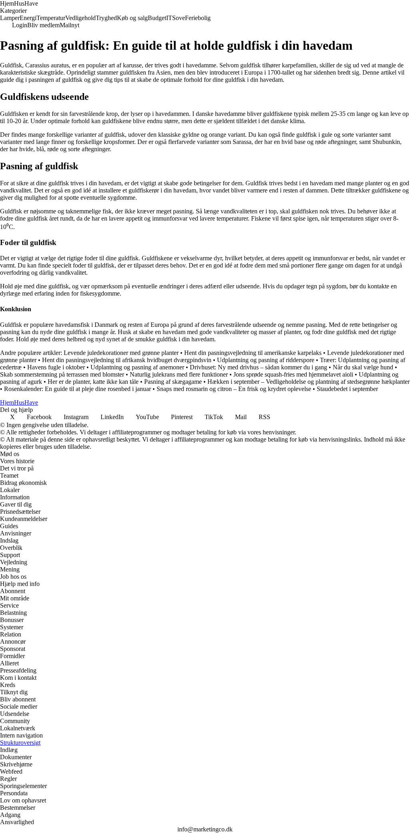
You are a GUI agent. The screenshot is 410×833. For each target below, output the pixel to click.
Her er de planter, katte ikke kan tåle (93, 381)
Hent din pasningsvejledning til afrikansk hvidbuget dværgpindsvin (126, 360)
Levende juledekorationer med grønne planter (121, 352)
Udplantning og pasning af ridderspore (265, 360)
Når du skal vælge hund (363, 367)
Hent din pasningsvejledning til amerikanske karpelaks (253, 352)
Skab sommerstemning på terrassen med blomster (62, 374)
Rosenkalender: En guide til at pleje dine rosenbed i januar (77, 388)
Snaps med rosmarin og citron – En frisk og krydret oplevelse (234, 388)
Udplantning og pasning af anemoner (137, 367)
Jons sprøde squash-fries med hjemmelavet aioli (293, 374)
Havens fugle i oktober (56, 367)
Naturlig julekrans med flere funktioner (179, 374)
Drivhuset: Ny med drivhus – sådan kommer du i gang (258, 367)
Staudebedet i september (347, 388)
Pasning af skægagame (173, 381)
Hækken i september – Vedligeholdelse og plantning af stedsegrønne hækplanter (308, 381)
